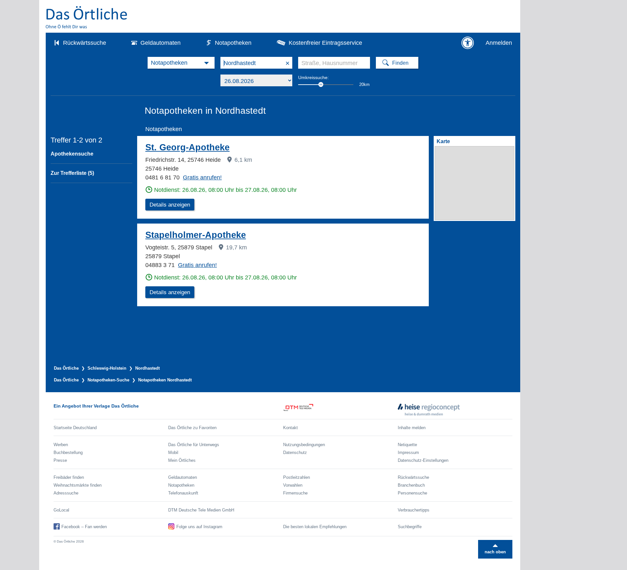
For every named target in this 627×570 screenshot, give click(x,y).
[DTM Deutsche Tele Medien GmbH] (340, 409)
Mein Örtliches (182, 460)
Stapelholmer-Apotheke (195, 235)
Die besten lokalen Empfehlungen (314, 526)
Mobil (173, 452)
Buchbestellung (68, 452)
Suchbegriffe (410, 526)
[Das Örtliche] (87, 17)
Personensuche (412, 493)
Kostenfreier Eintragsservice (325, 43)
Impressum (408, 452)
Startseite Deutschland (75, 427)
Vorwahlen (292, 485)
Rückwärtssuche (84, 43)
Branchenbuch (411, 485)
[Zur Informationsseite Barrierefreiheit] (468, 43)
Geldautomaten (160, 43)
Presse (60, 460)
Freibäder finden (69, 477)
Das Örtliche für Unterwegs (193, 444)
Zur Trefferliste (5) (72, 173)
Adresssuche (66, 493)
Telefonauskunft (183, 493)
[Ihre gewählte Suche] (181, 63)
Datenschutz (295, 452)
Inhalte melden (412, 427)
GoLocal (61, 510)
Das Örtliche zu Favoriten (192, 427)
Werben (61, 444)
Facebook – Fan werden (84, 526)
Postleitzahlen (296, 477)
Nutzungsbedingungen (304, 444)
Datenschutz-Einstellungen (423, 460)
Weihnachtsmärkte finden (78, 485)
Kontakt (290, 427)
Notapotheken (233, 43)
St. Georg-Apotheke (187, 147)
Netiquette (407, 444)
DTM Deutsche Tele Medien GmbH (201, 510)
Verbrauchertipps (413, 510)
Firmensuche (295, 493)
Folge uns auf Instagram (199, 526)
